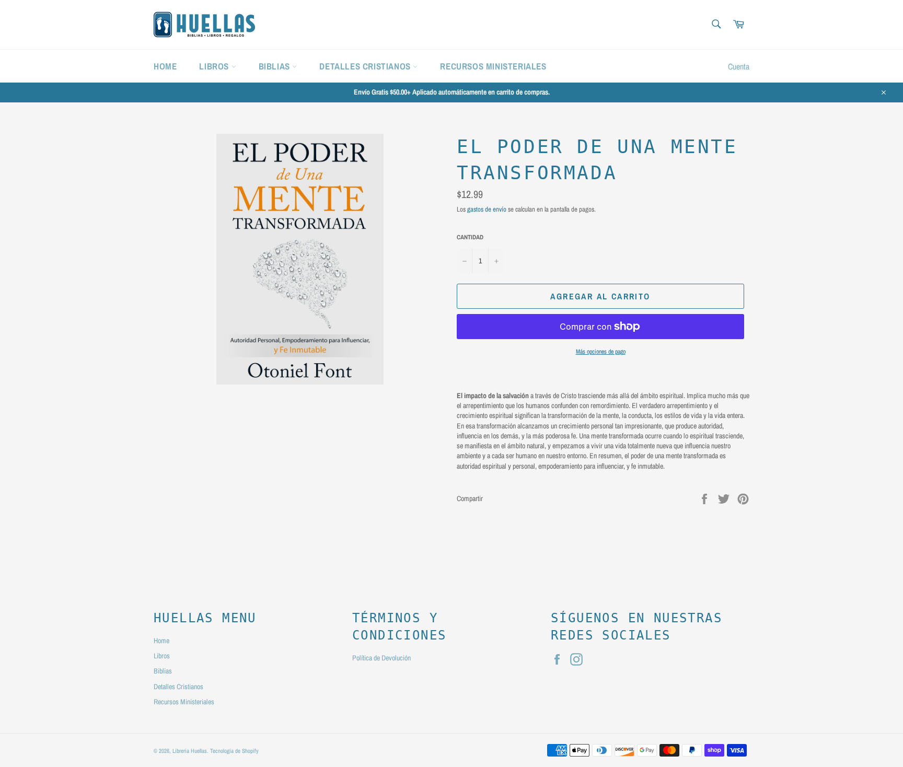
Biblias (276, 66)
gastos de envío (486, 209)
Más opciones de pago (601, 351)
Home (165, 66)
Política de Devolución (381, 658)
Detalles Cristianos (366, 66)
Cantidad (470, 237)
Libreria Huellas (189, 750)
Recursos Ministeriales (493, 66)
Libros (215, 66)
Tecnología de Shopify (234, 750)
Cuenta (738, 66)
